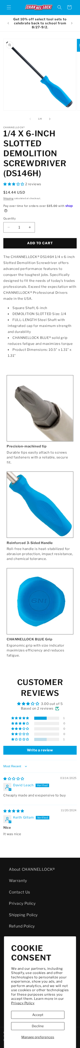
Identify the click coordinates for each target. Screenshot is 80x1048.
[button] (9, 7)
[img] (13, 779)
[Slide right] (50, 119)
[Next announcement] (72, 23)
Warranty (18, 880)
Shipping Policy (23, 914)
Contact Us (19, 892)
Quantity (9, 218)
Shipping (8, 198)
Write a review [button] (40, 750)
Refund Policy (22, 926)
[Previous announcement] (8, 23)
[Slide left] (30, 119)
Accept (37, 1015)
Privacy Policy (22, 1003)
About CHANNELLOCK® (32, 869)
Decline (38, 1026)
